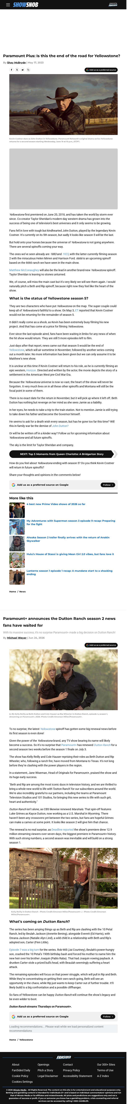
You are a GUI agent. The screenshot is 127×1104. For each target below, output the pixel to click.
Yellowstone (16, 350)
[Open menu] (8, 4)
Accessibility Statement (77, 1076)
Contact (68, 1064)
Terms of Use (105, 1070)
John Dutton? (60, 425)
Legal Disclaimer (48, 1076)
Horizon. (31, 370)
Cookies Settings (22, 1081)
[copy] (28, 70)
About (15, 1064)
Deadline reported (63, 829)
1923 (65, 254)
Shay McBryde (16, 62)
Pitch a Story (45, 1070)
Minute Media (19, 1090)
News (22, 591)
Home (12, 591)
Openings (43, 1064)
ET (76, 310)
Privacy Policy (71, 1070)
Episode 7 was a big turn (24, 949)
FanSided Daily (21, 1070)
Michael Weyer (16, 637)
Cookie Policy (20, 1076)
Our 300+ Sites (106, 1064)
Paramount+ (69, 745)
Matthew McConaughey (24, 270)
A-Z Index (103, 1076)
